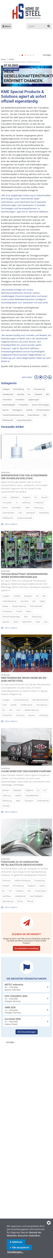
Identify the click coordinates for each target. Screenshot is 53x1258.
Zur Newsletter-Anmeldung (26, 948)
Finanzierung (39, 389)
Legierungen (33, 399)
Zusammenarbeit (24, 420)
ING (47, 394)
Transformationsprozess (13, 415)
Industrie (38, 394)
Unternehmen (33, 415)
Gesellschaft (7, 394)
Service (5, 410)
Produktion (23, 405)
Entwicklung (18, 389)
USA (45, 415)
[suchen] (48, 26)
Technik (29, 410)
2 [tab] (22, 55)
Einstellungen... (15, 1252)
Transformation (43, 410)
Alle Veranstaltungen (26, 1032)
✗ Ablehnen (16, 1242)
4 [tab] (28, 55)
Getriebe (20, 394)
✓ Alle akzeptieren (19, 1247)
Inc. (29, 394)
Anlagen (6, 389)
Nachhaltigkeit (8, 405)
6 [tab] (33, 55)
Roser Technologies (40, 405)
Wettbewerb (7, 420)
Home (3, 59)
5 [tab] (30, 55)
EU (28, 389)
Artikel (11, 59)
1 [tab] (19, 55)
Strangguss (17, 410)
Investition (20, 399)
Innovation (7, 399)
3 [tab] (25, 55)
